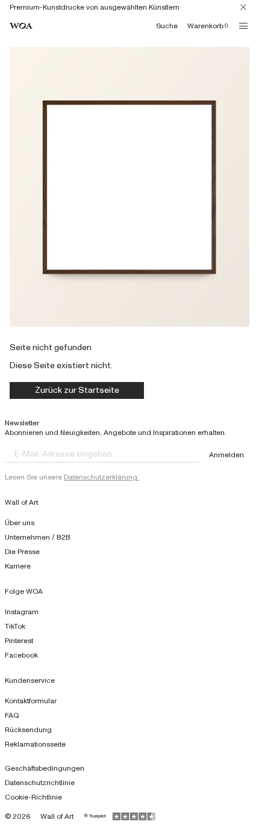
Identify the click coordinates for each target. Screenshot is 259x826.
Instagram (22, 611)
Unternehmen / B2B (37, 537)
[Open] (243, 26)
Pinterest (19, 640)
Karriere (18, 566)
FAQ (12, 715)
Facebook (21, 655)
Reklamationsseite (35, 744)
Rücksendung (28, 729)
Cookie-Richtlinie (33, 797)
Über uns (19, 522)
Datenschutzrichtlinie (40, 782)
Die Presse (22, 551)
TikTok (15, 626)
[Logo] (21, 26)
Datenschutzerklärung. (101, 477)
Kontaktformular (31, 700)
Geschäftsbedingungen (44, 768)
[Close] (243, 7)
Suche (167, 25)
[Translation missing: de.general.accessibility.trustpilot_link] (95, 816)
